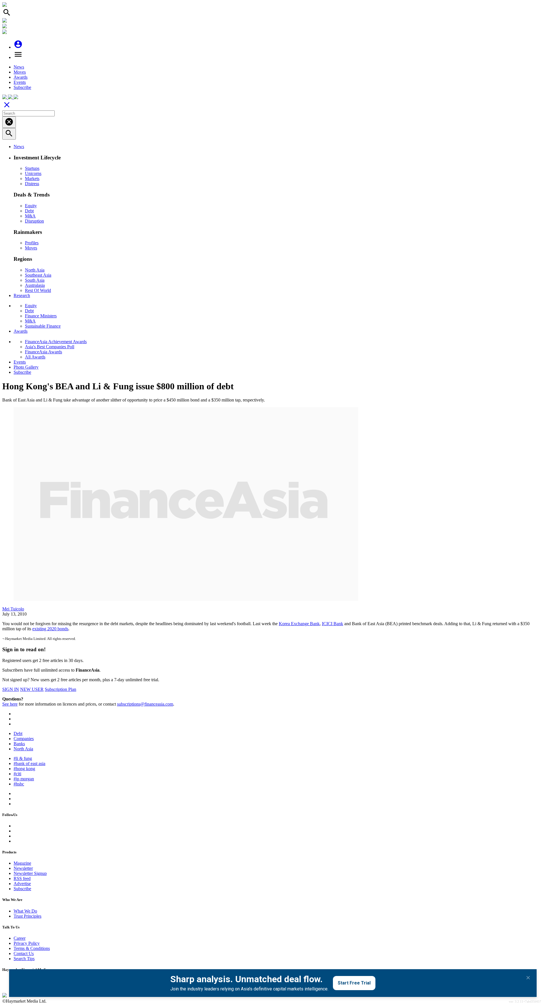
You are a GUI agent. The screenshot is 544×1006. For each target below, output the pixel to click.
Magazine (22, 863)
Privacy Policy (27, 943)
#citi (17, 773)
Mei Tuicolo (13, 608)
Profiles (32, 242)
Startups (32, 168)
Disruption (34, 221)
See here (10, 704)
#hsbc (19, 783)
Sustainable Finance (43, 326)
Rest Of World (38, 290)
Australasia (35, 285)
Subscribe (22, 87)
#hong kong (24, 768)
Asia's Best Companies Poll (49, 346)
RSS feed (22, 878)
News (19, 67)
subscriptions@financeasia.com (145, 704)
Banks (19, 743)
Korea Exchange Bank (299, 623)
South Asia (34, 280)
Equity (31, 205)
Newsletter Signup (30, 873)
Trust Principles (27, 916)
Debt (29, 210)
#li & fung (23, 758)
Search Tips (24, 958)
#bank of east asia (29, 763)
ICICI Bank (332, 623)
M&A (30, 215)
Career (20, 938)
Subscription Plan (60, 689)
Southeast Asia (38, 275)
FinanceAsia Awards (43, 351)
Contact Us (24, 953)
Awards (20, 77)
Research (22, 295)
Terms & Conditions (32, 948)
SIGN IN (10, 689)
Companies (24, 738)
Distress (32, 183)
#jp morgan (24, 778)
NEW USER (32, 689)
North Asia (34, 270)
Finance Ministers (41, 315)
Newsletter (23, 868)
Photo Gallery (26, 367)
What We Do (25, 911)
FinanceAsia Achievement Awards (56, 341)
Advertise (22, 883)
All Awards (35, 356)
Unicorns (33, 173)
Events (20, 82)
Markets (32, 178)
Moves (20, 72)
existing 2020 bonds (50, 628)
